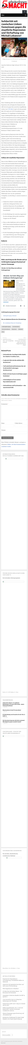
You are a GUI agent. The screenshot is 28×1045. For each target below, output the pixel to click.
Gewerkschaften (15, 326)
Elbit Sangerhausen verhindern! (11, 988)
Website (3, 430)
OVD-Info (10, 109)
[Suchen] (24, 11)
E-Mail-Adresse (18, 423)
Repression (14, 329)
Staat (3, 331)
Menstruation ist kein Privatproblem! (12, 710)
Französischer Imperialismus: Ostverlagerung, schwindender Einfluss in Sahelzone (13, 980)
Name (2, 423)
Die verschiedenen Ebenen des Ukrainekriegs (12, 323)
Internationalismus (6, 329)
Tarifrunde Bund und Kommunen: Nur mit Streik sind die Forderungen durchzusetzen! (14, 368)
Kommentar (4, 404)
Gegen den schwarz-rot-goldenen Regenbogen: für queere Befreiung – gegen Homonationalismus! (13, 704)
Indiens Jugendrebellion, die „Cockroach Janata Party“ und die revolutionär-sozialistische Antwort (13, 1009)
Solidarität (20, 329)
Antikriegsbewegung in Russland (9, 315)
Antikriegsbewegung (6, 326)
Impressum (3, 1043)
